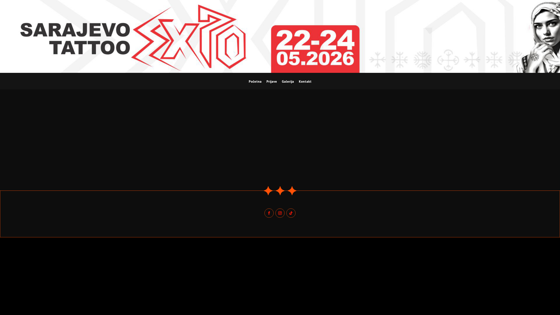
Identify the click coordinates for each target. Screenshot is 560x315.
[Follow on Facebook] (269, 213)
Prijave (271, 81)
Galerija (288, 81)
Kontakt (305, 81)
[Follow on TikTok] (291, 213)
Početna (255, 81)
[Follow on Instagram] (280, 213)
